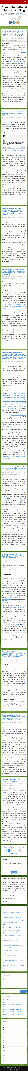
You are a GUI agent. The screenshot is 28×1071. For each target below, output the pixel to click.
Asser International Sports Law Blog (14, 9)
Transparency (5, 965)
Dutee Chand (11, 922)
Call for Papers (13, 914)
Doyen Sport (5, 496)
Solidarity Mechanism (7, 958)
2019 (4, 1037)
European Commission (15, 925)
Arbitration (13, 912)
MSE (15, 947)
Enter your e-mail (7, 866)
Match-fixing (21, 945)
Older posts (14, 853)
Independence (14, 937)
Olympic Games (6, 953)
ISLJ (16, 940)
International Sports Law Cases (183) (12, 1002)
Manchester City (15, 945)
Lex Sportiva (17, 942)
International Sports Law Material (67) (13, 1011)
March (4, 1060)
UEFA (15, 965)
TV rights (11, 965)
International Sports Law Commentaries (14, 40)
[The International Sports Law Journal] (4, 979)
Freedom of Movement (17, 930)
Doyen (4, 922)
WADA (22, 965)
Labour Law (5, 942)
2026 (6, 1058)
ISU (19, 940)
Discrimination (15, 920)
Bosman (8, 914)
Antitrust (8, 912)
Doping (21, 920)
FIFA (13, 928)
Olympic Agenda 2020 (7, 950)
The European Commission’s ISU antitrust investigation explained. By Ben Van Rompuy (13, 113)
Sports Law (17, 958)
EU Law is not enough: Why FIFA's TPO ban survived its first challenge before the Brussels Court (14, 468)
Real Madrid (22, 953)
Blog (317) (6, 999)
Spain (13, 958)
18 (19, 850)
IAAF (4, 937)
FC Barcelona (5, 927)
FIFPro (17, 927)
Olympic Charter (15, 950)
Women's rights (9, 968)
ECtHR (20, 922)
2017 (4, 1032)
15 (11, 850)
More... (20, 101)
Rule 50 (12, 955)
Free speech (21, 927)
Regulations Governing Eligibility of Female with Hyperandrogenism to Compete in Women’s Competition (14, 306)
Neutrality (18, 947)
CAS (18, 915)
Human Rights (15, 933)
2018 (4, 1035)
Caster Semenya (6, 917)
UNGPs (18, 965)
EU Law (5, 925)
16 (13, 850)
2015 (4, 1027)
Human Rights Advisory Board (8, 935)
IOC (14, 940)
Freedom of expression (7, 930)
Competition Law (18, 917)
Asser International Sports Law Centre (13, 14)
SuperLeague (5, 960)
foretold (16, 512)
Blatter (4, 914)
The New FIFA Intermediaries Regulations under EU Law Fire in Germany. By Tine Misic (13, 556)
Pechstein (12, 953)
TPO (4, 963)
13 (6, 850)
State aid (21, 958)
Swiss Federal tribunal (13, 960)
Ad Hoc (4, 912)
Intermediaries (20, 937)
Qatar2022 (17, 953)
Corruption (10, 920)
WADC (4, 968)
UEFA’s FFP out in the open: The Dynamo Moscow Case (12, 780)
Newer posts (7, 847)
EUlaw (9, 925)
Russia (16, 955)
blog (3, 336)
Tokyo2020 (20, 960)
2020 (4, 1040)
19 (21, 850)
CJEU (11, 917)
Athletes (17, 912)
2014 (4, 1024)
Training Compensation (10, 962)
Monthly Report (10, 948)
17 (16, 850)
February (5, 1057)
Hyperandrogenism (18, 935)
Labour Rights (11, 942)
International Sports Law (7, 940)
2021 (4, 1042)
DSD (7, 922)
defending (21, 492)
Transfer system (19, 963)
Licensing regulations (7, 945)
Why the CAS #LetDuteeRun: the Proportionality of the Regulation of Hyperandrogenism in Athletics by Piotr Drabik (13, 272)
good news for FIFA (9, 530)
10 (18, 847)
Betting (21, 912)
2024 (4, 1050)
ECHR (16, 922)
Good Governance (7, 933)
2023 (4, 1048)
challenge (12, 485)
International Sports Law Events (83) (12, 1009)
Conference (5, 920)
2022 (4, 1045)
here (16, 313)
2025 (4, 1053)
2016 (4, 1029)
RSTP (8, 955)
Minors (4, 947)
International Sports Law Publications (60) (14, 1014)
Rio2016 (4, 955)
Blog (14, 38)
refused (9, 512)
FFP (10, 927)
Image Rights (8, 937)
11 (21, 847)
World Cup (15, 968)
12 (23, 847)
